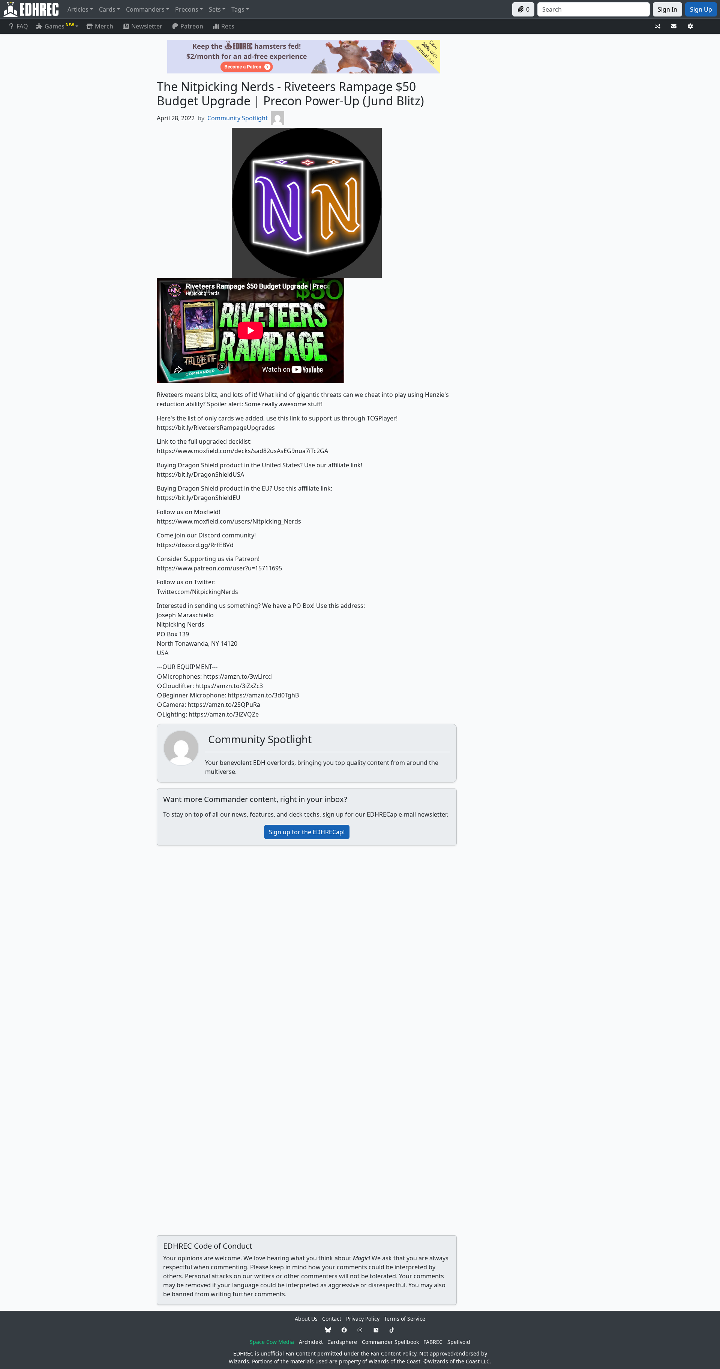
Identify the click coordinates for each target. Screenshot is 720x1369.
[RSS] (376, 1330)
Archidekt (311, 1341)
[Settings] (690, 26)
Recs (227, 26)
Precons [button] (186, 9)
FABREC (432, 1341)
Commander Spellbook (390, 1341)
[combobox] (593, 9)
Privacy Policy (363, 1318)
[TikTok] (391, 1330)
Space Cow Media (272, 1341)
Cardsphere (342, 1341)
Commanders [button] (145, 9)
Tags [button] (237, 9)
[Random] (657, 26)
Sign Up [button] (701, 9)
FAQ (22, 26)
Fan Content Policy (393, 1353)
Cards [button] (107, 9)
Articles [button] (78, 9)
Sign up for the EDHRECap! (307, 832)
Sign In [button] (667, 9)
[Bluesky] (328, 1330)
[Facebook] (344, 1330)
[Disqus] (307, 945)
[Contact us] (674, 26)
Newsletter (146, 26)
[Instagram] (360, 1330)
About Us (306, 1318)
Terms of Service (404, 1318)
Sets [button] (215, 9)
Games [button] (59, 26)
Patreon (191, 26)
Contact (331, 1318)
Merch (103, 26)
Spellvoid (458, 1341)
